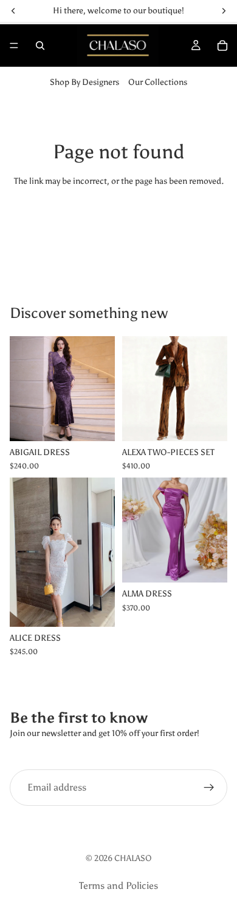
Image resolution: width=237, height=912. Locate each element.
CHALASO (133, 858)
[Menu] (14, 45)
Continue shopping (118, 226)
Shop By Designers (84, 82)
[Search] (40, 45)
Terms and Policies (118, 885)
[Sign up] (209, 787)
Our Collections (157, 82)
